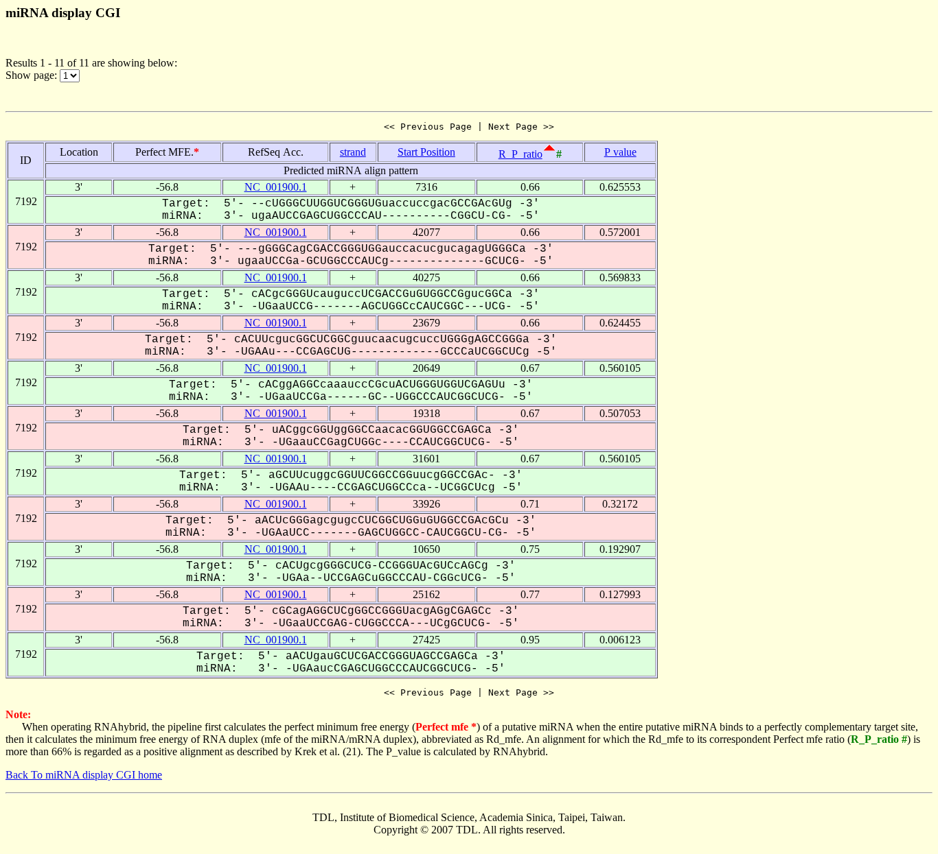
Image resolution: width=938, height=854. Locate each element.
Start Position (426, 152)
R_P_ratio (520, 154)
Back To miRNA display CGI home (83, 775)
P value (620, 152)
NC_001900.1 (275, 187)
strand (353, 152)
